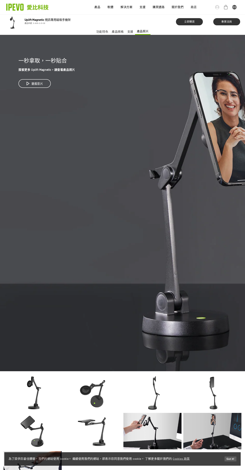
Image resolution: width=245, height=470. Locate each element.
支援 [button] (142, 7)
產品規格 (118, 31)
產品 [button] (97, 7)
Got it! (230, 458)
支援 (130, 31)
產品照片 (143, 31)
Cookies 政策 (181, 458)
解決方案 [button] (126, 7)
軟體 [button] (110, 7)
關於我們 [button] (177, 7)
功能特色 (102, 31)
